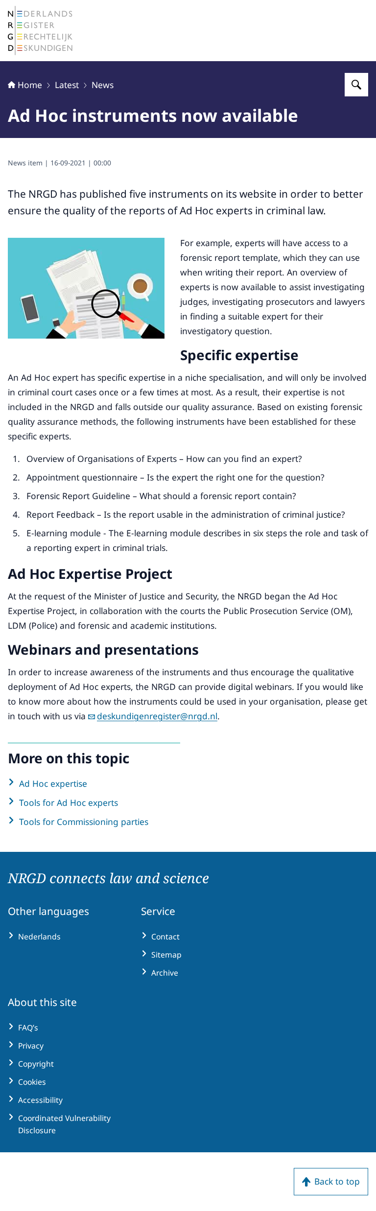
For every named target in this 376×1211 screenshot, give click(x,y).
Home (30, 85)
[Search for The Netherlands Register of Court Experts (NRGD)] (356, 84)
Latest (67, 85)
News (103, 85)
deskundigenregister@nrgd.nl (157, 716)
